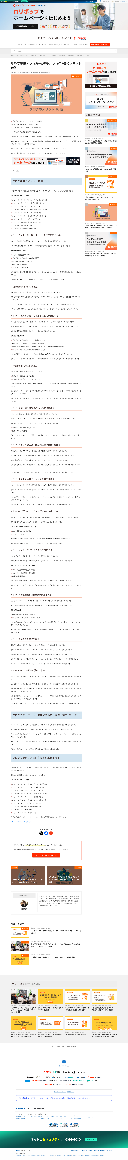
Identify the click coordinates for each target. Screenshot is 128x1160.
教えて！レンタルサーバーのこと (39, 55)
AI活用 (75, 44)
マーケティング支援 (61, 1155)
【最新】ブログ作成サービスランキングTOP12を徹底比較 (53, 957)
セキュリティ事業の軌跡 (88, 1117)
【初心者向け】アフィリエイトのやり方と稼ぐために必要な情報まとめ (100, 198)
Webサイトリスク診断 (61, 1116)
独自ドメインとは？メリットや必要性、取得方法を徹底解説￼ (50, 1035)
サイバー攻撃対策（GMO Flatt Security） (63, 1118)
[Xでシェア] (41, 833)
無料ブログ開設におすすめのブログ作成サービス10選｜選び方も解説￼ (23, 1035)
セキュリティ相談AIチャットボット (75, 1115)
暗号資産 (87, 1155)
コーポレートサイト (60, 1091)
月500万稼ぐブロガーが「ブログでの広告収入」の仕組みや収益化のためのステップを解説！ (101, 226)
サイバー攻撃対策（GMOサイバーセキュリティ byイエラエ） (40, 1118)
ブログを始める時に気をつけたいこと (77, 1034)
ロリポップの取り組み (55, 44)
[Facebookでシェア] (46, 833)
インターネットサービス (21, 1155)
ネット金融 (80, 1155)
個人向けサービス (94, 1155)
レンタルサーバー (41, 44)
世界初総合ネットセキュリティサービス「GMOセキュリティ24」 (30, 1116)
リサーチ (69, 1155)
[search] (115, 51)
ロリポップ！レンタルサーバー (20, 55)
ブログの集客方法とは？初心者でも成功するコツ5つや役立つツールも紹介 (104, 1035)
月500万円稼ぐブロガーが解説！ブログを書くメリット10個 (74, 55)
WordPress (31, 44)
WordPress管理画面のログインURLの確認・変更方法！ (100, 170)
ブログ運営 (53, 55)
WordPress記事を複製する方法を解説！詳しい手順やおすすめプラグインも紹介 (100, 255)
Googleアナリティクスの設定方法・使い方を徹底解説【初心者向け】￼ (77, 1009)
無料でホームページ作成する (100, 44)
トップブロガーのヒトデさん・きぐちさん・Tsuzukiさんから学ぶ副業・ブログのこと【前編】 (55, 945)
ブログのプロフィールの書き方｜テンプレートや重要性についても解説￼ (56, 932)
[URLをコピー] (51, 833)
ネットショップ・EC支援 (33, 1155)
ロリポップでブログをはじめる (46, 855)
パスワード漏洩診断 (50, 1116)
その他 (101, 1155)
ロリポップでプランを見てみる (21, 822)
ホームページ (22, 44)
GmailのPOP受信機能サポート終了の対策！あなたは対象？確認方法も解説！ (101, 142)
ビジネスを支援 (44, 1155)
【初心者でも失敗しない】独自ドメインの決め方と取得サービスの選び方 (104, 1009)
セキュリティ (52, 1155)
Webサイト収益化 (45, 72)
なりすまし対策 (77, 1118)
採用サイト (70, 1091)
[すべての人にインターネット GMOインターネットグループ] (115, 1)
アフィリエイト (83, 44)
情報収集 (75, 1155)
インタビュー (68, 44)
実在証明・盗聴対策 (20, 1118)
